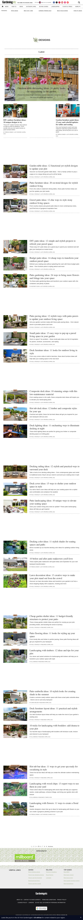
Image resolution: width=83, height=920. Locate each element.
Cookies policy (22, 902)
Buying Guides (43, 6)
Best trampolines (68, 883)
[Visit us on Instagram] (65, 2)
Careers (31, 902)
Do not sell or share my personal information (50, 902)
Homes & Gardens (51, 872)
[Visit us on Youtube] (62, 2)
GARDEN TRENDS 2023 (45, 10)
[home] (2, 6)
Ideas (21, 6)
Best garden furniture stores (72, 880)
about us (19, 899)
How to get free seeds (34, 883)
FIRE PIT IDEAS (78, 10)
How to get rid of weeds (35, 877)
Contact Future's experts (32, 899)
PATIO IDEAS (14, 10)
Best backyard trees (34, 880)
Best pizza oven (68, 877)
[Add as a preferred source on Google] (41, 908)
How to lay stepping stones (36, 875)
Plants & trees (67, 6)
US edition (38, 918)
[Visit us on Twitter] (57, 2)
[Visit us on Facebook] (54, 2)
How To (14, 6)
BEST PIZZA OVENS (62, 10)
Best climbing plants (34, 872)
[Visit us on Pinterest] (59, 2)
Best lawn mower (69, 875)
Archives (50, 846)
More (77, 6)
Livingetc (48, 877)
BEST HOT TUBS (28, 10)
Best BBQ (66, 872)
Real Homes (49, 875)
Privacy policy (61, 899)
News (6, 6)
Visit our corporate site (62, 915)
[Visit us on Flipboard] (68, 2)
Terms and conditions (49, 899)
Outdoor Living (31, 6)
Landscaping (55, 6)
